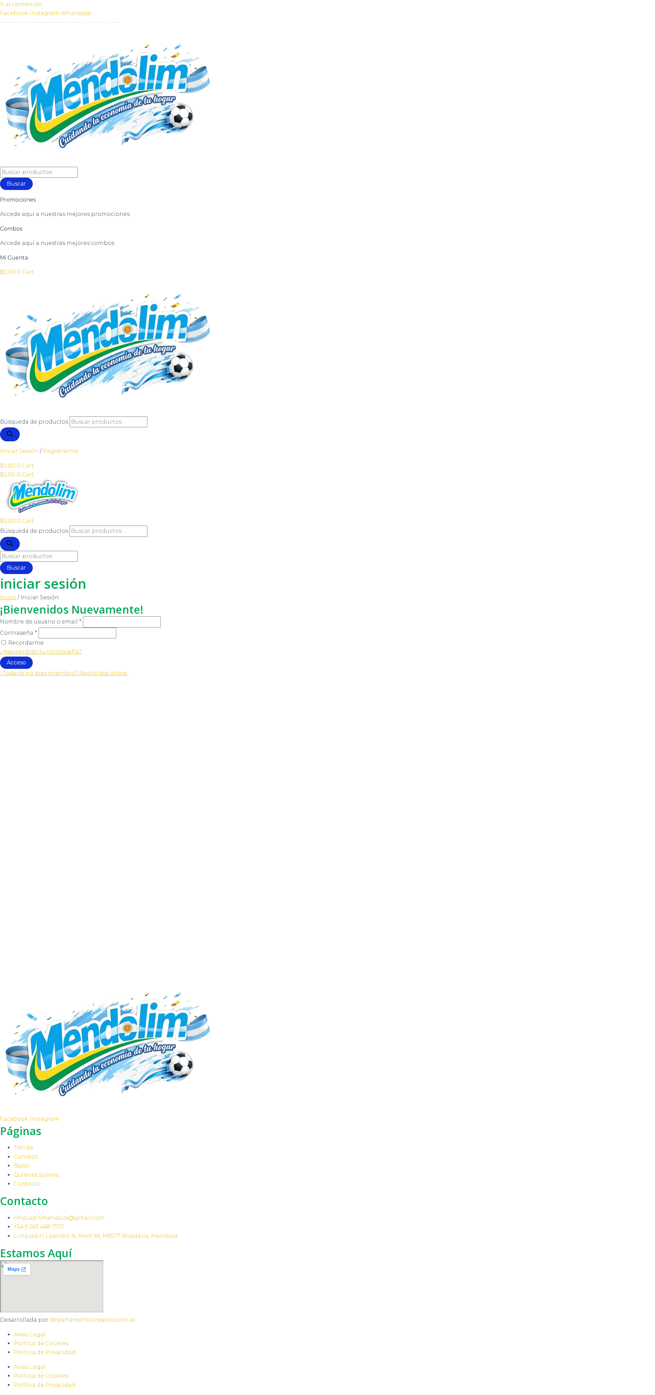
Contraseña (18, 633)
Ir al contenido (21, 4)
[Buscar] (10, 434)
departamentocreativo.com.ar (92, 1320)
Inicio (8, 597)
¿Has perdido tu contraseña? (41, 651)
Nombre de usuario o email (41, 621)
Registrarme (60, 451)
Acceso (16, 662)
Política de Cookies (41, 1343)
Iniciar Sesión (19, 451)
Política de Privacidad (44, 1352)
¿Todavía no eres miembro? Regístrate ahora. (64, 673)
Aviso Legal (30, 1334)
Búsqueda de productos (34, 421)
